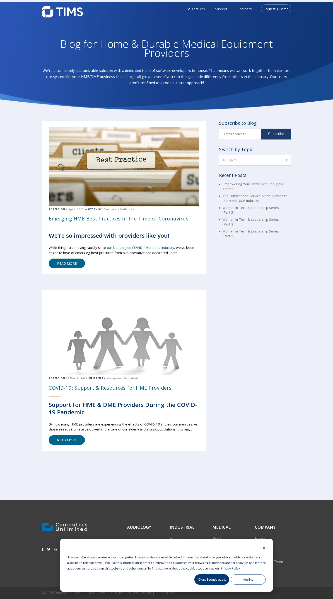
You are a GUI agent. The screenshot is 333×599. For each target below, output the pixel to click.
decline (248, 579)
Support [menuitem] (221, 9)
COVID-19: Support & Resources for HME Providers (110, 387)
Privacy (147, 593)
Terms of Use (165, 593)
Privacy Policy (230, 568)
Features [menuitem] (198, 9)
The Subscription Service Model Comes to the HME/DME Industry (254, 198)
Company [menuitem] (245, 9)
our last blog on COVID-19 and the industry (140, 247)
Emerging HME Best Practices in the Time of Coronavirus (118, 218)
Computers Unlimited (119, 209)
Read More (67, 263)
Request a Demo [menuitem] (276, 9)
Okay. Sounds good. (212, 579)
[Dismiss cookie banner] (264, 548)
